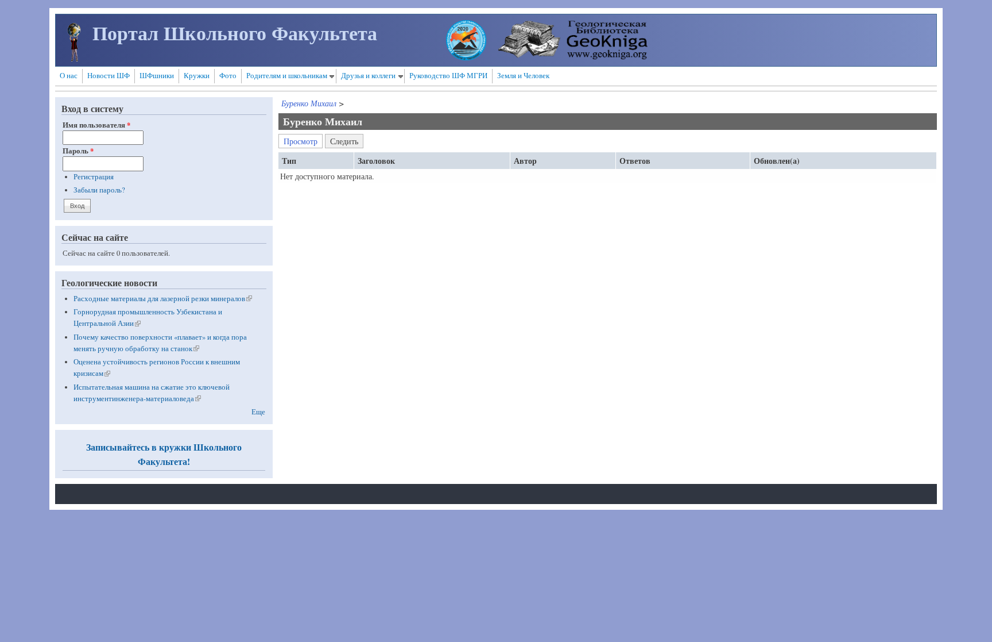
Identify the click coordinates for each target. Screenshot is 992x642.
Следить (346, 140)
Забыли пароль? (99, 190)
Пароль (78, 150)
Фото (228, 75)
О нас (69, 75)
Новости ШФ (108, 75)
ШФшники (157, 75)
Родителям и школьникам (286, 75)
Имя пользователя (96, 125)
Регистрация (93, 177)
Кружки (197, 75)
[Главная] (74, 58)
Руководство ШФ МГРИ (448, 75)
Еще (258, 412)
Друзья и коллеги (368, 75)
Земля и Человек (523, 75)
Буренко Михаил (308, 103)
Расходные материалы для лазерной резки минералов (162, 298)
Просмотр (300, 141)
